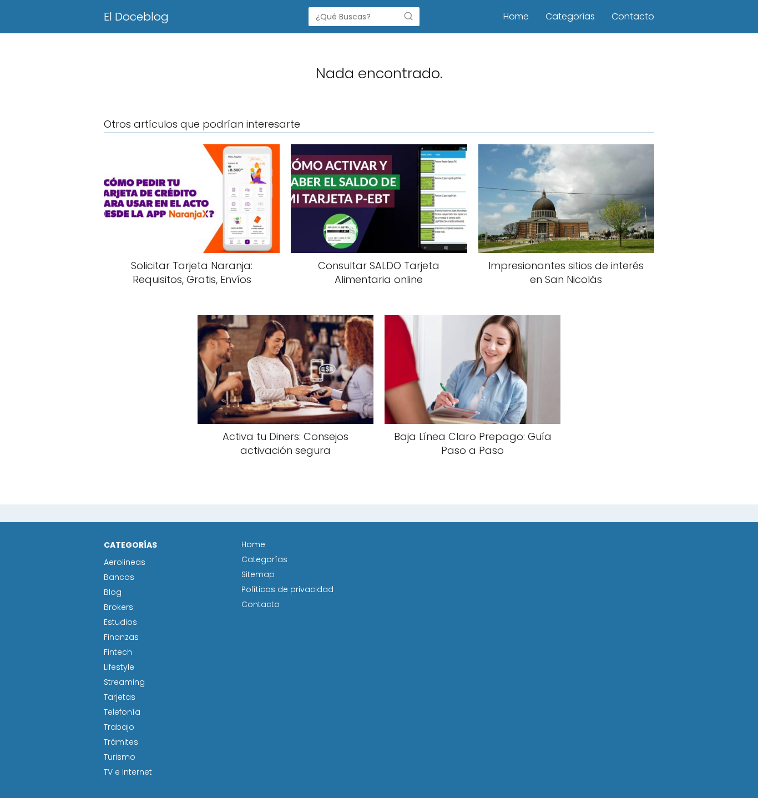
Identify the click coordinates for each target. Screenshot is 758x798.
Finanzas (121, 637)
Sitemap (258, 574)
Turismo (119, 756)
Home (516, 16)
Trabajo (119, 727)
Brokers (118, 607)
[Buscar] (408, 16)
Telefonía (122, 712)
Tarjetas (119, 697)
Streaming (124, 682)
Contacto (633, 16)
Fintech (118, 652)
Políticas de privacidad (287, 589)
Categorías (570, 16)
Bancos (119, 577)
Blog (113, 592)
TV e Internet (128, 771)
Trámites (121, 742)
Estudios (120, 622)
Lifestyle (119, 667)
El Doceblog (136, 16)
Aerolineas (124, 562)
